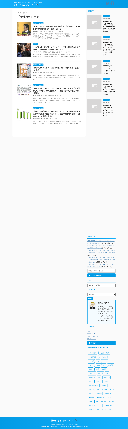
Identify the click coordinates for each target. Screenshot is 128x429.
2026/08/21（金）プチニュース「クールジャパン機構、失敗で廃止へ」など (109, 89)
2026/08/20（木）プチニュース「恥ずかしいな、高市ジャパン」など (109, 110)
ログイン (90, 331)
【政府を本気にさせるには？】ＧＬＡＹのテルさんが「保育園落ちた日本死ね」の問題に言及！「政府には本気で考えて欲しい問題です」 (56, 90)
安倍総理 (45, 31)
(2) (55, 72)
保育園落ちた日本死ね (49, 52)
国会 (99, 377)
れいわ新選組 (92, 357)
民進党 (90, 401)
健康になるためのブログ (25, 5)
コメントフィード (92, 336)
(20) (61, 31)
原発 (107, 373)
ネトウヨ (91, 365)
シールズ (91, 361)
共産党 (97, 369)
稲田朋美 (111, 401)
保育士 (45, 95)
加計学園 (100, 373)
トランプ (104, 361)
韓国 (98, 409)
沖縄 (96, 401)
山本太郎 (104, 385)
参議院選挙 (92, 377)
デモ (98, 361)
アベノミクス (102, 357)
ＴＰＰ (111, 409)
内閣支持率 (92, 373)
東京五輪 (99, 393)
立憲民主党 (92, 405)
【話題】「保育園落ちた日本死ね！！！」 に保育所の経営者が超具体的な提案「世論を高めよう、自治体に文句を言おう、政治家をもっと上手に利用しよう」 (56, 113)
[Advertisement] (101, 148)
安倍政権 (97, 381)
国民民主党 (106, 377)
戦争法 (112, 389)
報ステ (90, 381)
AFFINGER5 (84, 426)
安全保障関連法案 (93, 385)
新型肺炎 (91, 393)
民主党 (109, 397)
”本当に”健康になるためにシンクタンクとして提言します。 (64, 424)
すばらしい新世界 (104, 353)
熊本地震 (103, 401)
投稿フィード (91, 334)
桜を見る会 (108, 393)
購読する (94, 343)
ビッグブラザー (101, 365)
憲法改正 (104, 389)
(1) (56, 119)
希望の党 (91, 389)
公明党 (90, 369)
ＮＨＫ (104, 409)
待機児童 (50, 31)
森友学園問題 (100, 397)
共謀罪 (104, 369)
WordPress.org (91, 339)
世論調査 (110, 365)
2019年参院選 (92, 353)
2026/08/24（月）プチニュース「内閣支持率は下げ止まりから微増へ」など (109, 26)
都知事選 (91, 409)
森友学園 (91, 397)
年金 (98, 389)
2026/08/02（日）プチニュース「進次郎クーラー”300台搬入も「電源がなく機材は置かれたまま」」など (101, 260)
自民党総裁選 (108, 405)
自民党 (100, 405)
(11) (69, 52)
